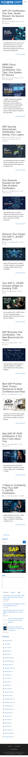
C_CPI (22, 21)
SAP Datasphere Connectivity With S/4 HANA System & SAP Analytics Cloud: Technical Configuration (13, 597)
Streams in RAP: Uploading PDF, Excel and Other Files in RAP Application (16, 620)
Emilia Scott (16, 21)
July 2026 (7, 644)
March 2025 (7, 688)
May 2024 (7, 723)
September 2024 (9, 709)
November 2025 (8, 661)
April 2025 (7, 685)
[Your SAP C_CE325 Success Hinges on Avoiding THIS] (14, 303)
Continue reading (20, 54)
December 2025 (8, 657)
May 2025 (7, 682)
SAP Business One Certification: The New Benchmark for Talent (12, 335)
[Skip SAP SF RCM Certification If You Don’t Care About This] (14, 456)
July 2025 (7, 675)
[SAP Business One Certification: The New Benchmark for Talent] (14, 354)
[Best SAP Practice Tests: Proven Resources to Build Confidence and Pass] (14, 404)
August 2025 (8, 671)
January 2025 (8, 695)
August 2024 (8, 712)
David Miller (15, 242)
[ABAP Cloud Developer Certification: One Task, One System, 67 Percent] (14, 90)
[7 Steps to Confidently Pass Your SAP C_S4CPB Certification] (14, 506)
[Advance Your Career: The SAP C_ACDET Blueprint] (14, 254)
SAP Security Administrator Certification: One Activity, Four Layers (13, 130)
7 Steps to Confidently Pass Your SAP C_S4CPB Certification (14, 489)
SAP (21, 394)
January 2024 (8, 736)
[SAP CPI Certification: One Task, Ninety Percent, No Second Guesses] (14, 33)
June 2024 (7, 719)
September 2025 (9, 668)
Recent (13, 592)
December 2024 (8, 699)
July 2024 (7, 716)
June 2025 (7, 678)
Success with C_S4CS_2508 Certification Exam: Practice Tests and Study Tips (16, 628)
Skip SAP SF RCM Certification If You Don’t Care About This (12, 437)
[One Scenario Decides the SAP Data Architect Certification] (14, 203)
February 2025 (8, 692)
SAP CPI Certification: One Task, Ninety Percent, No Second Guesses (14, 14)
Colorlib (11, 753)
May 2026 (7, 651)
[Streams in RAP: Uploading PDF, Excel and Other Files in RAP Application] (5, 620)
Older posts (7, 535)
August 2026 (8, 640)
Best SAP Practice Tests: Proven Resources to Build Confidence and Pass (13, 387)
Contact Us (10, 746)
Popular (5, 592)
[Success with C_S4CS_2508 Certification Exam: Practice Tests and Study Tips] (5, 628)
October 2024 (8, 706)
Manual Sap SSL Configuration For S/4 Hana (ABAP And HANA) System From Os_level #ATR (13, 612)
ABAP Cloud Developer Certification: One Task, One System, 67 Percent (12, 70)
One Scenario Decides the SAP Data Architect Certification (11, 184)
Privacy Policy (17, 746)
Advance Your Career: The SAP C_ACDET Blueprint (14, 236)
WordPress (20, 753)
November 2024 (8, 702)
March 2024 (7, 730)
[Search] (24, 542)
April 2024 (7, 726)
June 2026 (7, 647)
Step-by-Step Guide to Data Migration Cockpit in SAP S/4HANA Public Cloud (14, 604)
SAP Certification (6, 23)
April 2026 (7, 654)
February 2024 (8, 733)
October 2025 (8, 664)
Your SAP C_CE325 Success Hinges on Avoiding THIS (12, 285)
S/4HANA (22, 496)
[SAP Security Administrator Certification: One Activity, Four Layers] (14, 151)
